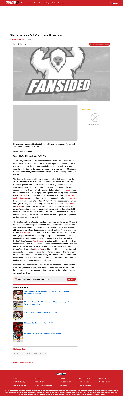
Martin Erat (38, 249)
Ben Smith (24, 195)
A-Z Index (63, 385)
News (23, 3)
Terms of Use (83, 382)
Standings (46, 3)
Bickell (19, 206)
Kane (67, 204)
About (15, 378)
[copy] (25, 44)
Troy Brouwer (38, 241)
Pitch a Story (39, 382)
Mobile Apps (104, 378)
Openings (37, 378)
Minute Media (14, 390)
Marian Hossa (64, 190)
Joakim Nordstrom (20, 198)
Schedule (37, 3)
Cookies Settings (84, 385)
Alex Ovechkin (25, 233)
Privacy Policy (65, 382)
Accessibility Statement (43, 385)
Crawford (73, 198)
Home (15, 362)
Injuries (61, 3)
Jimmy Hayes (68, 195)
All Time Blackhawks (40, 354)
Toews (71, 204)
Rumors (29, 3)
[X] (111, 3)
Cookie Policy (104, 382)
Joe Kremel (16, 39)
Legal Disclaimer (19, 385)
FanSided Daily (19, 382)
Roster (54, 3)
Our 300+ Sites (84, 378)
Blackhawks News (19, 354)
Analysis (29, 354)
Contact (63, 378)
